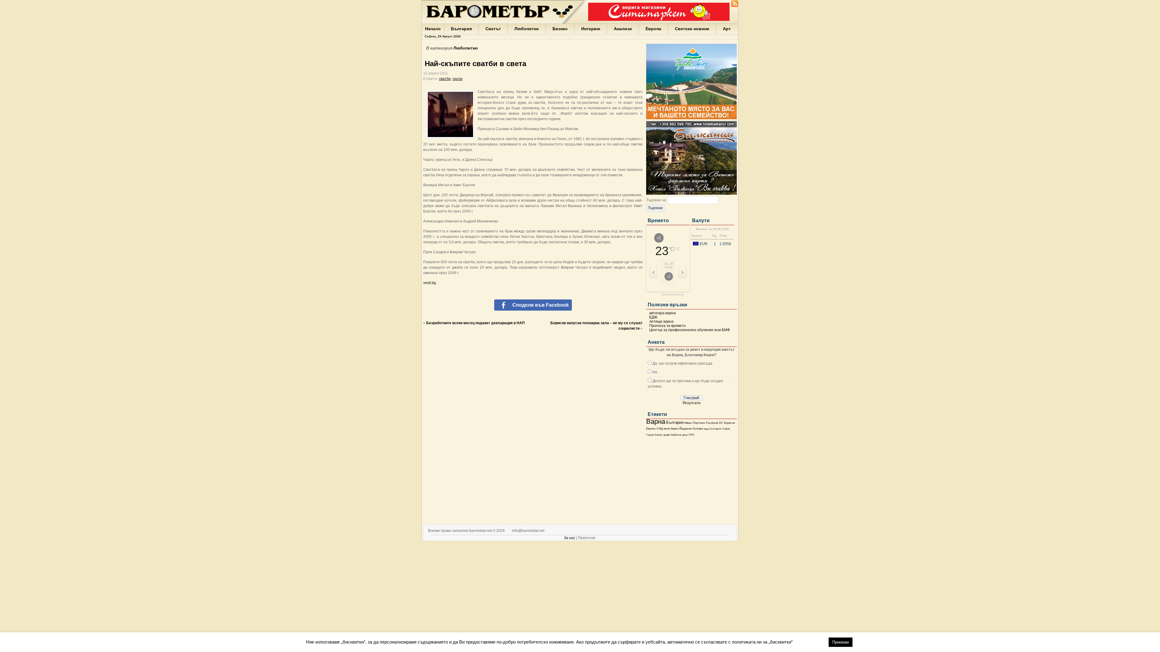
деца (685, 434)
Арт (727, 28)
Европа (653, 28)
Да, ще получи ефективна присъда (682, 363)
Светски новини (692, 28)
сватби (445, 79)
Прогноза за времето (667, 326)
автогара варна (662, 313)
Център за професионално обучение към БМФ (689, 330)
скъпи (457, 79)
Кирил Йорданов (681, 428)
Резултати (692, 403)
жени (667, 428)
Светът (493, 28)
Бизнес (560, 28)
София (726, 428)
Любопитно (526, 28)
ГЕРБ (691, 434)
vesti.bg (429, 283)
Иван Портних (695, 422)
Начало (433, 28)
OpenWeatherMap (672, 294)
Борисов (729, 422)
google (666, 434)
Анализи (623, 28)
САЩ (659, 428)
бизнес (658, 434)
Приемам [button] (840, 645)
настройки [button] (810, 644)
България (461, 28)
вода (706, 428)
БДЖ (653, 317)
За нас (569, 538)
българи (698, 428)
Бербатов (676, 434)
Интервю (590, 28)
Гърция (650, 434)
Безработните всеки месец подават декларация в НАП (475, 323)
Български (715, 428)
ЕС (721, 422)
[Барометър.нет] (734, 6)
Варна (655, 421)
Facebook (712, 422)
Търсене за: (656, 200)
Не (654, 372)
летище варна (661, 321)
